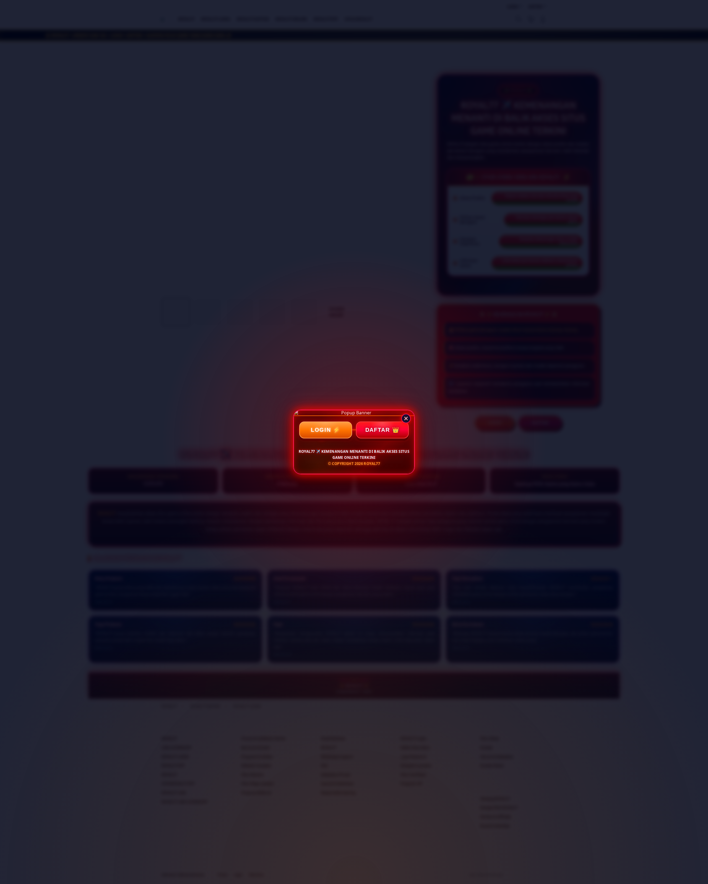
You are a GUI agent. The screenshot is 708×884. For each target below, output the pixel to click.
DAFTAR (377, 430)
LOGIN (321, 430)
